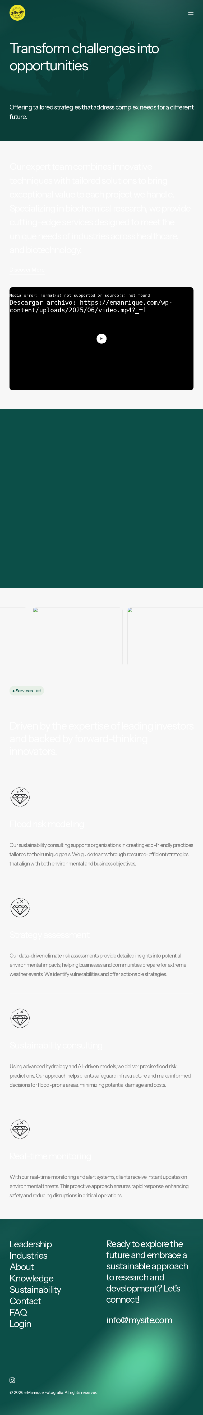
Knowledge (31, 1278)
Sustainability (35, 1289)
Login (20, 1323)
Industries (28, 1255)
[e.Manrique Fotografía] (17, 13)
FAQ (18, 1312)
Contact (25, 1301)
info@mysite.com (139, 1320)
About (22, 1266)
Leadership (31, 1244)
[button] (191, 12)
